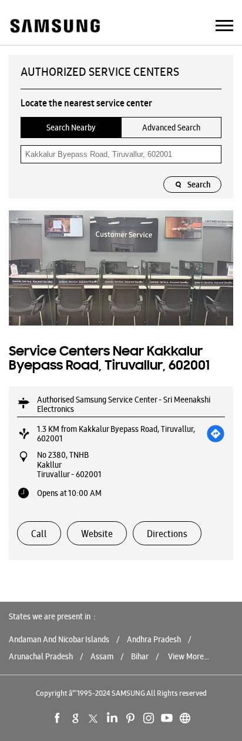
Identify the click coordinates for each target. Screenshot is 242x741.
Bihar (140, 656)
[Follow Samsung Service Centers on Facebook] (57, 718)
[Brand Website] (185, 718)
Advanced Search (171, 127)
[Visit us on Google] (76, 718)
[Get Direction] (215, 433)
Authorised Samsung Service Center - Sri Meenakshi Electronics (123, 404)
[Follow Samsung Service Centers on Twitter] (94, 718)
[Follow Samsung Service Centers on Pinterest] (130, 718)
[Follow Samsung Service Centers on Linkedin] (112, 718)
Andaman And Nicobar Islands (59, 639)
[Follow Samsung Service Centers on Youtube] (167, 718)
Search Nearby (71, 127)
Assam (101, 656)
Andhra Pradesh (154, 639)
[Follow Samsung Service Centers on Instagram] (148, 718)
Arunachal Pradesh (41, 656)
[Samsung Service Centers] (54, 27)
